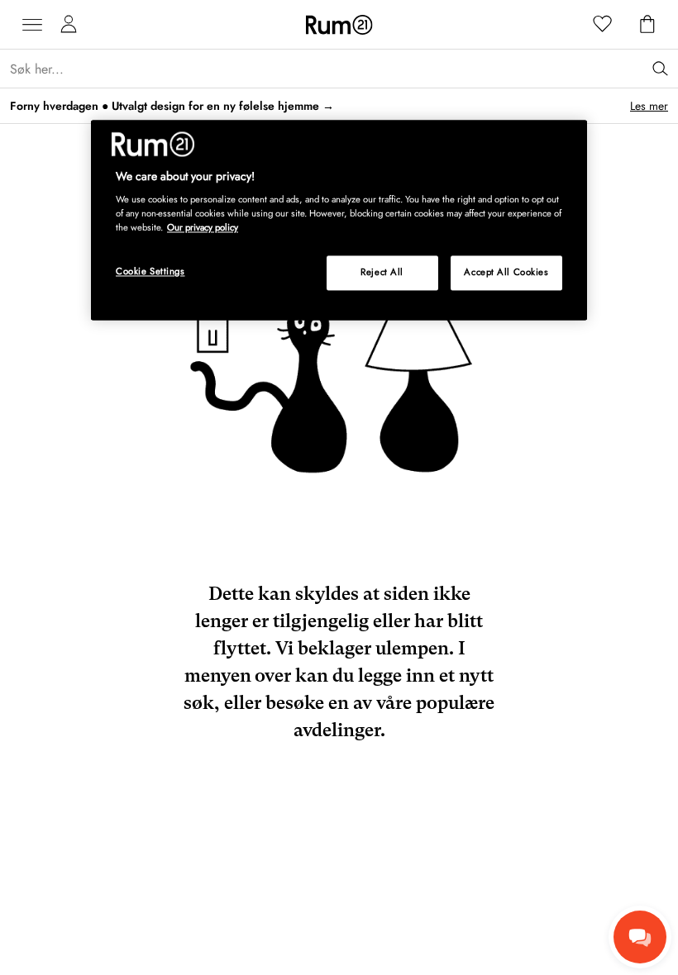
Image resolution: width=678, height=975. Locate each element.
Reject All (381, 272)
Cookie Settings (150, 271)
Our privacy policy (202, 228)
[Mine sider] (69, 25)
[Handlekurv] (647, 25)
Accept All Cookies (506, 272)
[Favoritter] (603, 25)
